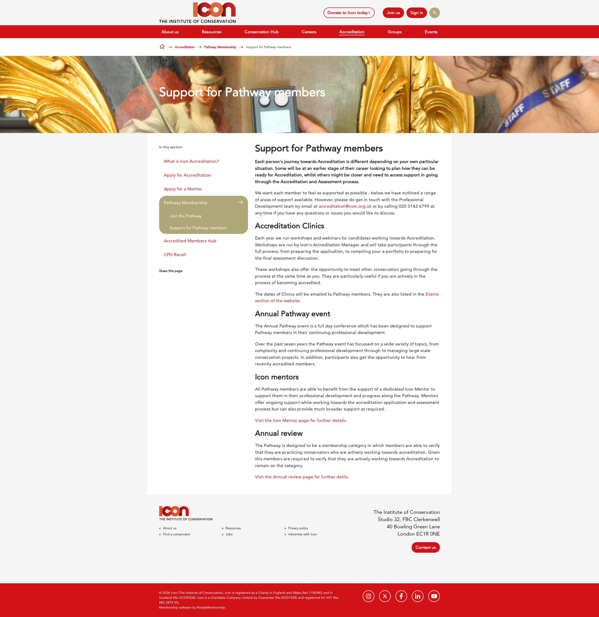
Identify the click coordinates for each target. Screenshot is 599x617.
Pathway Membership (220, 47)
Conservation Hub (262, 31)
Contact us (426, 547)
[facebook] (401, 596)
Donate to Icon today (348, 12)
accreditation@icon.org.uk (345, 206)
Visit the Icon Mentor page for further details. (301, 420)
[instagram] (368, 596)
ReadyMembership (211, 607)
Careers (309, 31)
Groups (395, 31)
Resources (211, 31)
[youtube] (434, 596)
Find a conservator (176, 534)
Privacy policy (298, 528)
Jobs (229, 534)
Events (431, 31)
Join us (393, 12)
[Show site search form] (434, 12)
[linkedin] (418, 596)
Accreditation (352, 31)
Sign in (416, 12)
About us (170, 31)
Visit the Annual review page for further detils (301, 476)
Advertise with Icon (302, 534)
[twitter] (385, 596)
